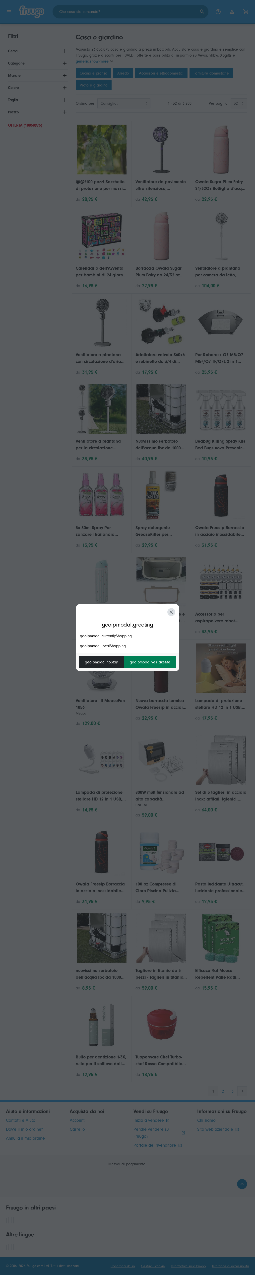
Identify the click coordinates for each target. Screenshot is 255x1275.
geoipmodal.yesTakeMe (150, 662)
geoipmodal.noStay (101, 662)
